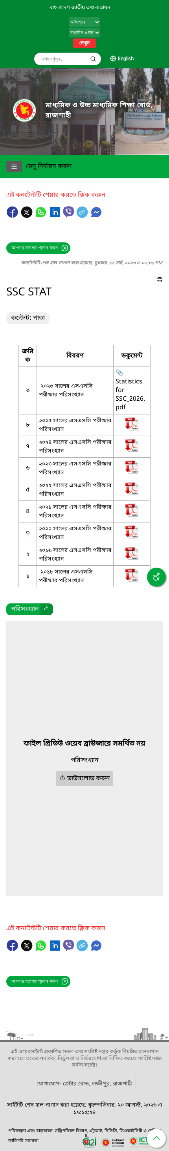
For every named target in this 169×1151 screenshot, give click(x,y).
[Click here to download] (46, 609)
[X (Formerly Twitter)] (27, 216)
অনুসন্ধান (93, 59)
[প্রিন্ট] (159, 281)
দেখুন (84, 43)
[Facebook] (13, 216)
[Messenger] (96, 216)
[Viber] (68, 212)
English (126, 59)
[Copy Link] (83, 216)
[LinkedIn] (56, 216)
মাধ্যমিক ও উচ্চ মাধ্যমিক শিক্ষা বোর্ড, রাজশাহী (99, 110)
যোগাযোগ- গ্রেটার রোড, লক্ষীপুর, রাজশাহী (84, 1084)
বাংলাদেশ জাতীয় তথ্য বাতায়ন (80, 7)
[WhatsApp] (42, 216)
